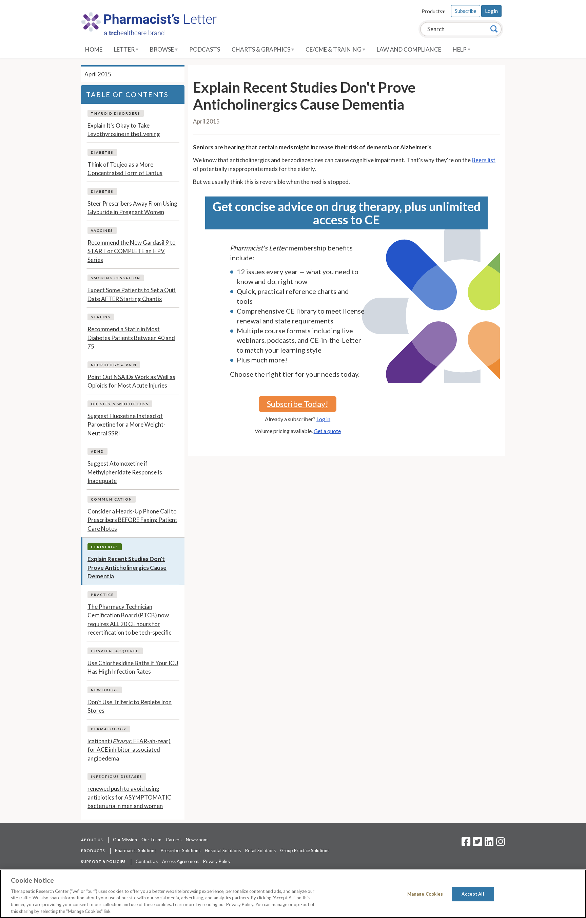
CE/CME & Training (334, 49)
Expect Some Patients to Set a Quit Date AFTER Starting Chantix (131, 294)
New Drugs (104, 690)
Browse (162, 49)
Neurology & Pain (114, 365)
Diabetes (102, 152)
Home (93, 49)
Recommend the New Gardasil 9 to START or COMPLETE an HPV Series (131, 251)
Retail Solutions (260, 850)
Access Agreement (180, 861)
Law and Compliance (409, 49)
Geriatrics (104, 547)
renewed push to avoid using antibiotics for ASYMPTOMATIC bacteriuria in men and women (129, 797)
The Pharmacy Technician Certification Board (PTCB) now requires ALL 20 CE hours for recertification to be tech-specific (129, 619)
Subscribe (465, 11)
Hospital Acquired (115, 651)
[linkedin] (489, 843)
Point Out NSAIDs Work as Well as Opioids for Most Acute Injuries (131, 381)
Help (460, 49)
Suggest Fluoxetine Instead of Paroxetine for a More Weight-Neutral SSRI (126, 424)
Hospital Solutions (223, 850)
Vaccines (102, 230)
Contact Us (147, 861)
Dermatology (108, 729)
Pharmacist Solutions (135, 850)
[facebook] (466, 843)
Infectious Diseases (116, 776)
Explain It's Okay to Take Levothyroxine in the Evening (123, 130)
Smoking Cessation (115, 278)
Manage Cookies (425, 894)
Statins (101, 317)
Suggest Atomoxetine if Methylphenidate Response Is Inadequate (124, 472)
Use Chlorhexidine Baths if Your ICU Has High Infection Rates (132, 667)
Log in (323, 419)
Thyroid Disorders (115, 113)
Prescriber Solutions (180, 850)
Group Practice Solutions (304, 850)
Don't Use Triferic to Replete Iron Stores (129, 706)
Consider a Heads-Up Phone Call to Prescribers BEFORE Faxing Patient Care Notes (132, 520)
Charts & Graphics (261, 49)
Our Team (151, 839)
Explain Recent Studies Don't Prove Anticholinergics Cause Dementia (127, 567)
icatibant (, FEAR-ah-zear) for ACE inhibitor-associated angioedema (129, 749)
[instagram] (500, 843)
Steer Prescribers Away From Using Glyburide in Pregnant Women (132, 208)
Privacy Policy (217, 861)
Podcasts (204, 49)
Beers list (483, 160)
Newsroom (197, 839)
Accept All (473, 894)
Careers (173, 839)
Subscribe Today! (297, 404)
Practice (102, 595)
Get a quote (327, 431)
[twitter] (476, 843)
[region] (293, 893)
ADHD (97, 451)
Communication (111, 499)
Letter (125, 49)
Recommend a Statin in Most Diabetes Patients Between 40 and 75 (131, 337)
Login (491, 11)
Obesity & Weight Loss (120, 404)
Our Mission (125, 839)
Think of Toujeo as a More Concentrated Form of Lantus (124, 169)
